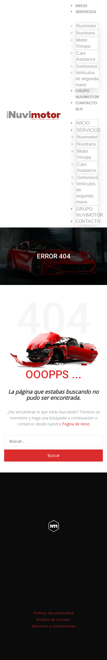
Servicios (85, 12)
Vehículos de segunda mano (86, 78)
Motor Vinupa (83, 43)
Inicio (81, 6)
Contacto (86, 103)
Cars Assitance (85, 56)
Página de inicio (76, 423)
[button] (87, 109)
